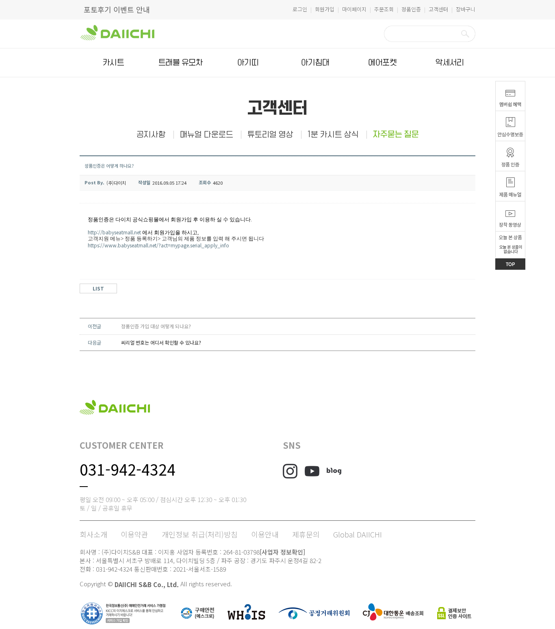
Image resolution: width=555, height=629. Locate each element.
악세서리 (450, 63)
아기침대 (315, 63)
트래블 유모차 (180, 63)
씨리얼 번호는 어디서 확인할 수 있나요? (161, 342)
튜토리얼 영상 (270, 135)
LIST (98, 288)
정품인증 (411, 9)
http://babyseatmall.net (114, 232)
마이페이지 (354, 9)
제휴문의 (306, 534)
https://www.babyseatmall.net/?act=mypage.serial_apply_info (159, 245)
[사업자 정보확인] (282, 552)
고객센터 (438, 9)
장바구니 (465, 9)
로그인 (300, 9)
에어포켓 (382, 63)
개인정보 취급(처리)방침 (200, 534)
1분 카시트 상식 (333, 135)
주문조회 (384, 9)
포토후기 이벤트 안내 (117, 9)
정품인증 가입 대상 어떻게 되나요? (156, 326)
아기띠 (247, 63)
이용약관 (134, 534)
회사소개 (93, 534)
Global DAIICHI (357, 534)
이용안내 (265, 534)
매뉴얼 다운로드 (206, 135)
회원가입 (324, 9)
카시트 (113, 63)
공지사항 (151, 135)
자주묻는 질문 (396, 135)
